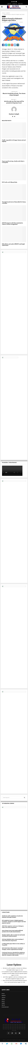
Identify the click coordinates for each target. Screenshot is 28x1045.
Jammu (3, 997)
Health (3, 1003)
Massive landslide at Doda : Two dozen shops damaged (14, 94)
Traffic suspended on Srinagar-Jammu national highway (14, 140)
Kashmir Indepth (6, 22)
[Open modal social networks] (18, 45)
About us (9, 3)
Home (3, 993)
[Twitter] (12, 1033)
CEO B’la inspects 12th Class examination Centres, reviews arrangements (12, 223)
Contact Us (14, 3)
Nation (3, 999)
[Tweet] (6, 45)
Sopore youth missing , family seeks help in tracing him (13, 161)
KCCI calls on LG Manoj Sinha (9, 182)
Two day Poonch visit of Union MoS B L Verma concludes (14, 202)
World (3, 1001)
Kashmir (3, 16)
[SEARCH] (24, 797)
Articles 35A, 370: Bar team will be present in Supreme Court (14, 102)
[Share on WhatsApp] (9, 45)
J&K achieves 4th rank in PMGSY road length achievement (13, 244)
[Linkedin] (15, 1033)
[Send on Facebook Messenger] (15, 45)
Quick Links (20, 3)
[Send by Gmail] (12, 45)
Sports (3, 1005)
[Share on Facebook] (3, 45)
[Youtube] (19, 1033)
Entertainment (5, 1007)
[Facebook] (8, 1033)
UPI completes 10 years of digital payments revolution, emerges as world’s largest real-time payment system (14, 922)
